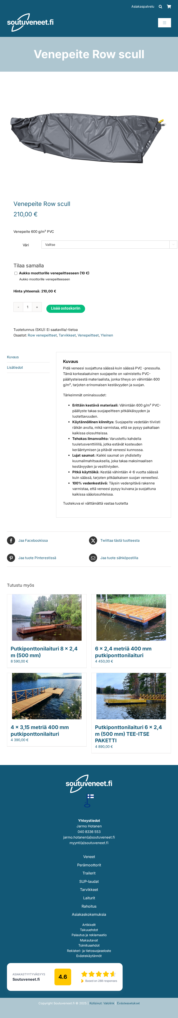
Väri (26, 245)
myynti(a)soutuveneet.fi (89, 843)
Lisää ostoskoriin (65, 309)
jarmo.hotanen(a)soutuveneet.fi (89, 837)
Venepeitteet (88, 335)
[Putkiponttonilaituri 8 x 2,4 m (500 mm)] (46, 597)
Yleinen (107, 335)
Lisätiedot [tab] (15, 367)
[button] (160, 6)
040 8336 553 (89, 831)
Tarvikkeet (67, 335)
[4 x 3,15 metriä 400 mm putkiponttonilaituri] (46, 675)
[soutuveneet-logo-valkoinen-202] (30, 15)
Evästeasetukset (128, 1003)
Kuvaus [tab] (13, 357)
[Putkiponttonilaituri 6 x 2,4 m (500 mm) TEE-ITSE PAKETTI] (131, 675)
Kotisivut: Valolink (101, 1003)
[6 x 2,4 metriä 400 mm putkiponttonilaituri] (131, 597)
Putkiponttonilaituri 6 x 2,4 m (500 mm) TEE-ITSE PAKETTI (128, 733)
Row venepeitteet (42, 335)
